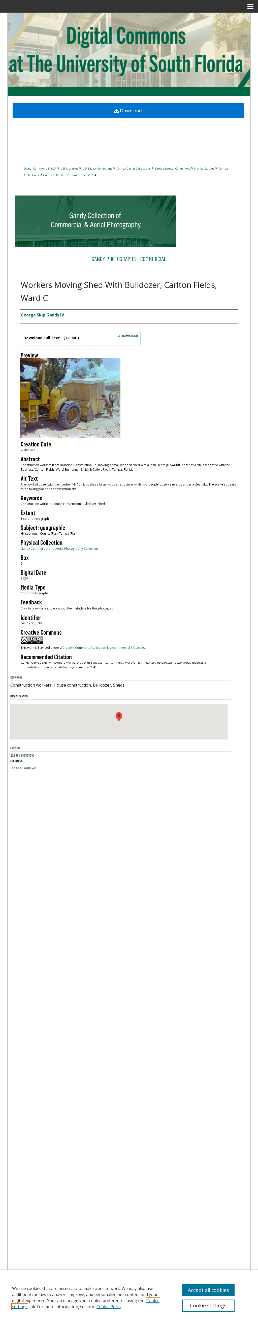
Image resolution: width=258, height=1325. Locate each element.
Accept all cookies (208, 1290)
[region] (129, 1297)
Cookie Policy (108, 1306)
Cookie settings (208, 1305)
